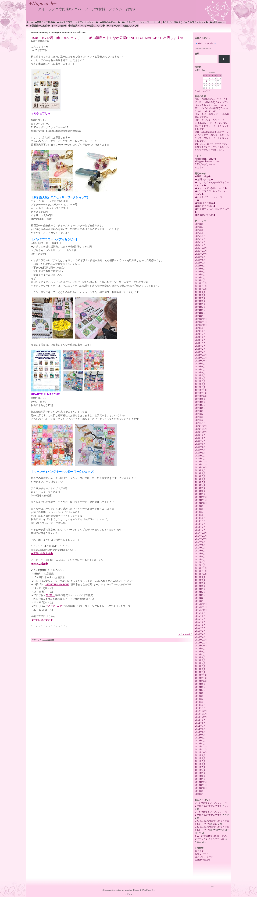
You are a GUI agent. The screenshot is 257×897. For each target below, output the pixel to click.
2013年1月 (200, 708)
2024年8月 (200, 295)
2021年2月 (200, 420)
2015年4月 (200, 628)
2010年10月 (201, 788)
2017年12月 (201, 533)
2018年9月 (200, 506)
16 (209, 83)
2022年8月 (200, 366)
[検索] (224, 59)
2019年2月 (200, 491)
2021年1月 (200, 423)
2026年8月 (200, 224)
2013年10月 (201, 681)
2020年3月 (200, 452)
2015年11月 (201, 607)
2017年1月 (200, 565)
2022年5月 (200, 375)
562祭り (50, 595)
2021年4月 (200, 414)
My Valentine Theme (130, 890)
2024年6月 (200, 301)
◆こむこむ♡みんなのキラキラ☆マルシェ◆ (185, 22)
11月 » (206, 90)
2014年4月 (200, 663)
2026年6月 (200, 230)
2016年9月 (200, 577)
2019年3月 (200, 488)
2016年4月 (200, 592)
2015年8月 (200, 616)
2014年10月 (201, 645)
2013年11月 (201, 678)
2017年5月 (200, 553)
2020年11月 (201, 429)
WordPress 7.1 (148, 890)
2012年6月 (200, 728)
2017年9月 (200, 541)
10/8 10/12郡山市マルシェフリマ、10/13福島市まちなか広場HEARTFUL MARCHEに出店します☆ (107, 38)
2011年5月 (200, 767)
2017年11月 (201, 535)
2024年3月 (200, 310)
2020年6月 (200, 443)
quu (226, 806)
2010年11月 (201, 785)
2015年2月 (200, 633)
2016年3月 (200, 595)
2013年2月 (200, 705)
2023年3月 (200, 346)
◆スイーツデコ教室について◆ (122, 25)
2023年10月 (201, 325)
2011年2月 (200, 776)
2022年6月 (200, 372)
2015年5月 (200, 625)
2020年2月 (200, 455)
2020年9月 (200, 435)
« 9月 (197, 90)
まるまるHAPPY (54, 606)
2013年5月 (200, 696)
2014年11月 (201, 642)
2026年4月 (200, 236)
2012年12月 (201, 711)
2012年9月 (200, 720)
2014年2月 (200, 669)
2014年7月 (200, 654)
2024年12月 (201, 283)
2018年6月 (200, 515)
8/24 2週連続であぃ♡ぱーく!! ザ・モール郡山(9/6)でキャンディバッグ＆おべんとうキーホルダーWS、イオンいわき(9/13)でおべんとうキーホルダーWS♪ (212, 105)
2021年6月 (200, 408)
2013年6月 (200, 693)
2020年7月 (200, 441)
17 (212, 83)
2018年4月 (200, 521)
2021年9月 (200, 399)
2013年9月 (200, 684)
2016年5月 (200, 589)
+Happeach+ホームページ (208, 161)
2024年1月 (200, 316)
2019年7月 (200, 476)
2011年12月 (201, 746)
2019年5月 (200, 482)
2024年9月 (200, 292)
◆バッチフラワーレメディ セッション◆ (77, 22)
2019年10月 (201, 467)
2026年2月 (200, 242)
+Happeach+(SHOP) (205, 159)
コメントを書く (185, 634)
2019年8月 (200, 473)
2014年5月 (200, 660)
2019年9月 (200, 470)
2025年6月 (200, 265)
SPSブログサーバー (205, 164)
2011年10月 (201, 752)
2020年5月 (200, 446)
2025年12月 (201, 248)
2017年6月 (200, 550)
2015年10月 (201, 610)
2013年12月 (201, 675)
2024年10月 (201, 289)
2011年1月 (200, 779)
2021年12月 (201, 390)
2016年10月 (201, 574)
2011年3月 (200, 773)
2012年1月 (200, 743)
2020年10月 (201, 432)
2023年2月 (200, 348)
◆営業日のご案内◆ (45, 22)
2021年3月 (200, 417)
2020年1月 (200, 458)
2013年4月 (200, 699)
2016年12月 (201, 568)
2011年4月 (200, 770)
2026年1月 (200, 245)
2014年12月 (201, 639)
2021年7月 (200, 405)
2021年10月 (201, 396)
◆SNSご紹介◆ (59, 25)
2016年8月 (200, 580)
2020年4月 (200, 449)
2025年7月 (200, 262)
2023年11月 (201, 322)
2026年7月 (200, 227)
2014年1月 (200, 672)
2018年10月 (201, 503)
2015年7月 (200, 619)
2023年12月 (201, 319)
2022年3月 (200, 381)
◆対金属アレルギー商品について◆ (86, 25)
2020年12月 (201, 426)
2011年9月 (200, 755)
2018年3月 (200, 524)
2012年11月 (201, 714)
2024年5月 (200, 304)
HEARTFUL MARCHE (57, 584)
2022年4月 (200, 378)
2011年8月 (200, 758)
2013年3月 (200, 702)
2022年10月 (201, 360)
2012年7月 (200, 725)
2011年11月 (201, 749)
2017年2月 (200, 562)
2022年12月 (201, 354)
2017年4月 (200, 556)
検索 (197, 53)
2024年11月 (201, 286)
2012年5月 (200, 731)
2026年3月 (200, 239)
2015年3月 (200, 630)
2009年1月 (200, 794)
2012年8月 (200, 723)
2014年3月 (200, 666)
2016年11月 (201, 571)
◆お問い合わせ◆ (204, 179)
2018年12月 (201, 497)
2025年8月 (200, 259)
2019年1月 (200, 494)
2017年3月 (200, 559)
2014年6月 (200, 657)
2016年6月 (200, 586)
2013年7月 (200, 690)
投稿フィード (202, 853)
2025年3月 (200, 274)
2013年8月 (200, 687)
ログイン (199, 851)
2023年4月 (200, 343)
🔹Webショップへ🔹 (205, 43)
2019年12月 (201, 461)
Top (212, 886)
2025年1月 (200, 280)
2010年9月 (200, 791)
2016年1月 (200, 601)
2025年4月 (200, 271)
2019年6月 (200, 479)
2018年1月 (200, 530)
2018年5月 (200, 518)
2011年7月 (200, 761)
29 (206, 88)
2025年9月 (200, 256)
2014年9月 (200, 648)
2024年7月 (200, 298)
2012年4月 (200, 734)
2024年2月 (200, 313)
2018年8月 (200, 509)
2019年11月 (201, 464)
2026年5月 (200, 233)
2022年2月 (200, 384)
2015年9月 (200, 613)
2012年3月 (200, 737)
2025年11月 (201, 251)
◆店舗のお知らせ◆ (110, 22)
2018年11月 (201, 500)
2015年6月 (200, 622)
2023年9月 (200, 328)
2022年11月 (201, 357)
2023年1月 (200, 351)
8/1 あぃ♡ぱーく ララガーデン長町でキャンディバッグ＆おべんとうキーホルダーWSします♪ (212, 146)
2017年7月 (200, 547)
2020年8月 (200, 438)
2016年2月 (200, 598)
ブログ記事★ (48, 640)
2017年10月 (201, 538)
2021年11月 (201, 393)
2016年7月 (200, 583)
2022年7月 (200, 369)
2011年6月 (200, 764)
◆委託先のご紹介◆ (40, 25)
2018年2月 (200, 527)
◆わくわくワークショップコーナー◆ (141, 22)
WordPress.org (202, 859)
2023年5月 (200, 340)
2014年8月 (200, 651)
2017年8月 (200, 544)
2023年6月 (200, 337)
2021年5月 (200, 411)
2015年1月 (200, 636)
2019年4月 (200, 485)
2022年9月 (200, 363)
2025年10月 (201, 253)
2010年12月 (201, 782)
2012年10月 (201, 717)
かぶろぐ (199, 167)
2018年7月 (200, 512)
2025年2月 (200, 277)
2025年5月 (200, 268)
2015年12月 (201, 604)
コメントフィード (204, 856)
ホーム (29, 22)
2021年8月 (200, 402)
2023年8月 (200, 331)
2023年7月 (200, 334)
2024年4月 (200, 307)
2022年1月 (200, 387)
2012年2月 (200, 740)
